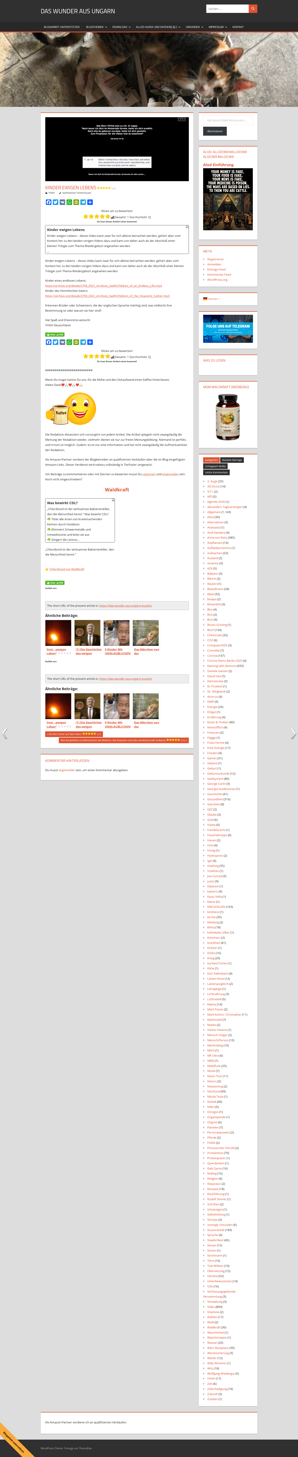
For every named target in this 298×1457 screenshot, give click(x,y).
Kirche (211, 917)
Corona (212, 656)
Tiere (210, 1261)
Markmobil (214, 1020)
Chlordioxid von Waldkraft (66, 569)
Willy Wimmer (216, 1363)
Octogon (213, 1112)
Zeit (209, 1384)
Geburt (212, 768)
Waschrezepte (217, 1337)
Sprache (212, 1235)
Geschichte (214, 794)
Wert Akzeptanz (218, 1348)
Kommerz (214, 938)
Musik (211, 1071)
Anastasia (213, 527)
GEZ (210, 809)
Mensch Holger (217, 1035)
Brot (210, 620)
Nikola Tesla (215, 1096)
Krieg (210, 958)
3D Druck (213, 486)
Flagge (211, 738)
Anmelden (214, 264)
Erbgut (211, 712)
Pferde (211, 1138)
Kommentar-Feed (219, 274)
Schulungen (215, 1209)
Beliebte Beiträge (232, 460)
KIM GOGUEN (216, 907)
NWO (211, 1107)
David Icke (214, 676)
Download (119, 27)
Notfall (211, 1102)
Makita (211, 1004)
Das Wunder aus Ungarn (78, 11)
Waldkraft (213, 1327)
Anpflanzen (214, 543)
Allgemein (214, 512)
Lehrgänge (214, 989)
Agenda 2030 (216, 502)
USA (210, 1286)
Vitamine (213, 1312)
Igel (209, 861)
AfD (209, 496)
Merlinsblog (215, 1045)
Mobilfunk (214, 1066)
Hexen (211, 840)
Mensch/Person (217, 1040)
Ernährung (214, 717)
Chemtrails (214, 635)
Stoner (211, 1250)
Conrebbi (213, 650)
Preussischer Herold (221, 1148)
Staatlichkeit (215, 1240)
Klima (211, 927)
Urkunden (193, 27)
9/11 (210, 491)
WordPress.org (217, 280)
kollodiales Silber (218, 932)
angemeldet (170, 474)
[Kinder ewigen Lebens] (117, 239)
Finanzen (213, 732)
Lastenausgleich (218, 984)
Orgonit (212, 1122)
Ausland (212, 558)
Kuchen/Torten (217, 963)
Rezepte (212, 1189)
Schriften (213, 1204)
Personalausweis (218, 1132)
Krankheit (213, 943)
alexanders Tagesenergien (225, 507)
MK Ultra (213, 1055)
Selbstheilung (216, 1214)
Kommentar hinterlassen (76, 192)
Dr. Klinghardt (216, 691)
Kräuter (212, 948)
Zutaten (212, 1399)
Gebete (212, 763)
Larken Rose (215, 979)
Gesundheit (215, 799)
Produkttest (215, 1153)
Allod (210, 517)
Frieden (212, 753)
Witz (210, 1368)
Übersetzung (216, 1271)
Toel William (215, 1266)
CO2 (210, 640)
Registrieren (215, 259)
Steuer (211, 1245)
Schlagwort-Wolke (215, 466)
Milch (210, 1050)
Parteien (213, 1127)
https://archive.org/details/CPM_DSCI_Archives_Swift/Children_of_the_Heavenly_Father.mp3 (107, 296)
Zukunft (212, 1394)
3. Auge (212, 481)
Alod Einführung (218, 164)
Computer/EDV (217, 645)
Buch (210, 630)
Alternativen (215, 522)
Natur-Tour (214, 1076)
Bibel (210, 594)
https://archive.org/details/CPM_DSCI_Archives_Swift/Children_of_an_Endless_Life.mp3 (103, 286)
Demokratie (215, 681)
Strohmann (214, 1255)
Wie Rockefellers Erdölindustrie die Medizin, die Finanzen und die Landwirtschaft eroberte (123, 740)
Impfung (213, 866)
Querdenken (215, 1163)
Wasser (212, 1343)
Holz (210, 845)
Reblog (212, 1173)
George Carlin (216, 784)
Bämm (211, 579)
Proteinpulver (216, 1158)
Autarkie (213, 563)
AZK (210, 568)
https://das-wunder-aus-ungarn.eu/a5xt (125, 606)
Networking (215, 1086)
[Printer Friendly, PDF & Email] (54, 334)
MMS (210, 1061)
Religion (212, 1179)
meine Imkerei (217, 1030)
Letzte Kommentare (216, 472)
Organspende (216, 1117)
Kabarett (213, 886)
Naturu (212, 1081)
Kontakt (238, 27)
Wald (210, 1322)
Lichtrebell (214, 999)
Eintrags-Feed (216, 269)
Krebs (211, 953)
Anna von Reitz (217, 538)
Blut (210, 609)
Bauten (212, 584)
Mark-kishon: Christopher (224, 1014)
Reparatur (214, 1184)
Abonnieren (215, 131)
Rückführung (216, 1194)
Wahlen (212, 1317)
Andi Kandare (216, 533)
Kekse (211, 902)
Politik (211, 1143)
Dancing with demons (221, 666)
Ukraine (212, 1276)
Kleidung (213, 922)
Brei (210, 615)
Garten (212, 758)
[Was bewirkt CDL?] (80, 520)
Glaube (212, 814)
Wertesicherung (218, 1353)
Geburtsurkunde (218, 773)
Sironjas (212, 1220)
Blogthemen (94, 27)
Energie (212, 707)
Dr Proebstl (214, 686)
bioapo (211, 599)
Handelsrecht (216, 830)
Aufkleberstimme (219, 548)
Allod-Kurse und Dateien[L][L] (156, 27)
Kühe (210, 968)
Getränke (213, 804)
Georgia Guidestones (221, 789)
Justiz (210, 881)
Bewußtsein (215, 589)
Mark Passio (215, 1009)
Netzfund (213, 1091)
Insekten (213, 871)
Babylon (212, 574)
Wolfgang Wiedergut (221, 1373)
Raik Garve (214, 1168)
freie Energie (216, 748)
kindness (213, 912)
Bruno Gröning (217, 625)
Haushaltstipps (217, 835)
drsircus (212, 697)
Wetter (212, 1358)
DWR (210, 702)
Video (211, 1307)
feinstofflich (215, 727)
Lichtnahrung (216, 994)
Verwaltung (214, 1302)
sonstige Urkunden (220, 1225)
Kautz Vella (214, 897)
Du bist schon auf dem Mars (75, 734)
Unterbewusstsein (219, 1281)
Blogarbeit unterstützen (62, 27)
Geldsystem (215, 779)
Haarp (211, 825)
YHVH (51, 192)
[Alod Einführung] (228, 229)
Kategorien (211, 460)
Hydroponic (215, 856)
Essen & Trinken (218, 722)
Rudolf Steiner (216, 1199)
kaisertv (212, 891)
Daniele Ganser (217, 671)
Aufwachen (214, 553)
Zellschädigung (217, 1389)
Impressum (216, 27)
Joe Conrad (214, 876)
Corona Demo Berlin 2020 (224, 661)
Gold (210, 820)
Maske (211, 1025)
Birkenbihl (214, 604)
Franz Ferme (215, 743)
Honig (211, 850)
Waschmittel (215, 1332)
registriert (149, 474)
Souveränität (215, 1230)
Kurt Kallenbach (217, 973)
